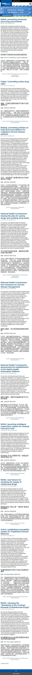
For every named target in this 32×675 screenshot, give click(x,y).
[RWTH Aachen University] (6, 6)
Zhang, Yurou (11, 23)
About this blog (16, 673)
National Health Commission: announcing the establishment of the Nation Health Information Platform (14, 368)
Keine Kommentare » (15, 76)
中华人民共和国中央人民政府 (13, 57)
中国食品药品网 (9, 574)
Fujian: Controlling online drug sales (15, 82)
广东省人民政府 (9, 642)
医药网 (7, 108)
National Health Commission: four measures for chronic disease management (14, 284)
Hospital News (21, 207)
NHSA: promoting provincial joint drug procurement (13, 20)
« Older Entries (5, 663)
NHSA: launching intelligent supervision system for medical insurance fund (15, 426)
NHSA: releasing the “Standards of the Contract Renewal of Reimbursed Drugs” (15, 605)
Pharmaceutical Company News (21, 121)
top (16, 670)
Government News (10, 73)
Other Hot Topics (18, 73)
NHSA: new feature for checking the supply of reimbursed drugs (11, 482)
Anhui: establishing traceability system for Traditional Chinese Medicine (15, 531)
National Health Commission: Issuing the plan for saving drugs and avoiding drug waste (15, 216)
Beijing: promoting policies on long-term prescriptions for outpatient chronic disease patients (14, 130)
